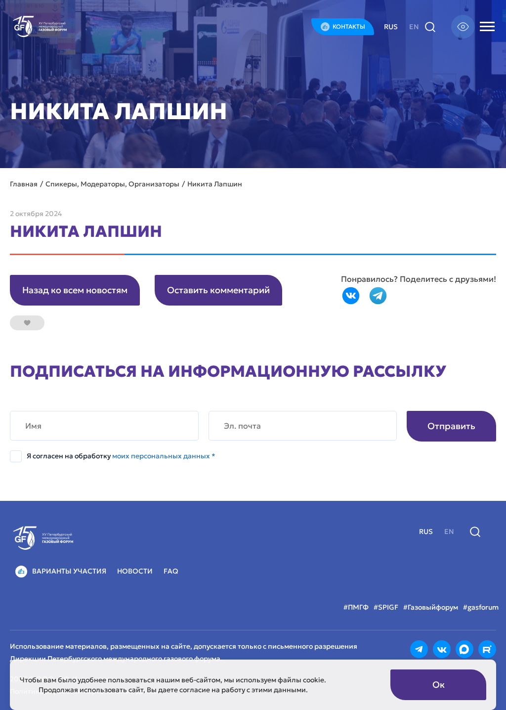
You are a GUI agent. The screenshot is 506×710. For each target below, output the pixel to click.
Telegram (378, 296)
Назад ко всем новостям (74, 290)
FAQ (171, 571)
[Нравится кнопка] (27, 322)
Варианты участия (69, 571)
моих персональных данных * (163, 455)
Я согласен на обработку (121, 455)
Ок (438, 684)
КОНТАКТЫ (349, 26)
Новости (135, 571)
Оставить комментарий (218, 290)
